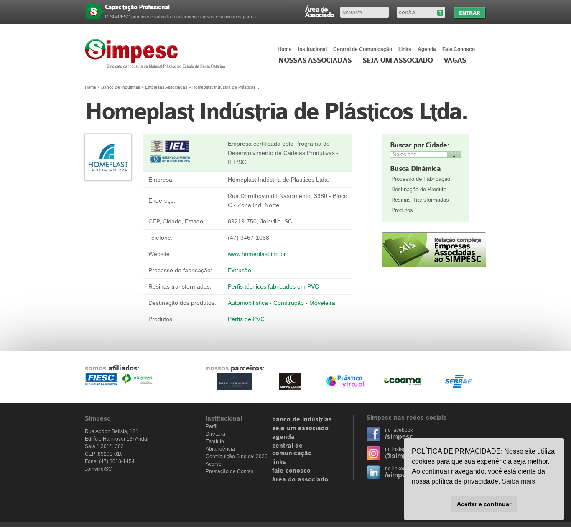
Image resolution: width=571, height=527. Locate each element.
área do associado (300, 480)
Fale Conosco (458, 49)
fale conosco (291, 471)
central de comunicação (292, 449)
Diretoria (215, 434)
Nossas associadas (315, 60)
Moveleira (322, 302)
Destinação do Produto (418, 189)
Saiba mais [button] (518, 481)
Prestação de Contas (229, 471)
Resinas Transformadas (420, 200)
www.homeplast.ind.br (257, 254)
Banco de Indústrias (120, 87)
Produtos (402, 210)
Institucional (312, 49)
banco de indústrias (302, 419)
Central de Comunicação (362, 49)
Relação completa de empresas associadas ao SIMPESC (434, 249)
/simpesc (399, 436)
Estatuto (215, 441)
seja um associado (300, 428)
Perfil (211, 426)
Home (285, 49)
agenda (283, 437)
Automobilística (248, 302)
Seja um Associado (397, 60)
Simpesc (157, 53)
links (279, 462)
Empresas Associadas (166, 87)
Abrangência (220, 449)
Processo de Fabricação (420, 179)
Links (404, 49)
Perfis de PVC (246, 319)
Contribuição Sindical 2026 (237, 456)
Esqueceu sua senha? (440, 13)
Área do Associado (319, 11)
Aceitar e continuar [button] (484, 504)
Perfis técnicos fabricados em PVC (273, 286)
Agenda (427, 49)
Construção (288, 302)
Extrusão (239, 270)
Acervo (214, 464)
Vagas (455, 60)
